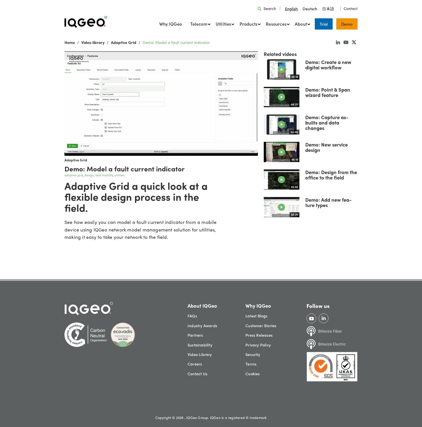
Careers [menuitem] (195, 364)
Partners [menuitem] (195, 335)
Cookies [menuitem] (252, 373)
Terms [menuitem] (250, 364)
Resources (276, 24)
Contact (351, 8)
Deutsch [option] (310, 8)
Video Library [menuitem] (200, 354)
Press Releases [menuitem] (259, 335)
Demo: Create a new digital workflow (328, 64)
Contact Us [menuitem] (197, 373)
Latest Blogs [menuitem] (256, 316)
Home (69, 42)
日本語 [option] (328, 8)
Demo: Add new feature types (328, 202)
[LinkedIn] (338, 42)
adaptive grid (73, 175)
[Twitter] (354, 42)
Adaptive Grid (123, 42)
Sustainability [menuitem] (200, 345)
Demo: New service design (326, 147)
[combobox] (291, 8)
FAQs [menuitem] (192, 316)
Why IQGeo (170, 24)
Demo (347, 24)
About (301, 24)
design (89, 175)
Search (270, 8)
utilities (120, 175)
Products (249, 24)
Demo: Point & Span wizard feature (327, 92)
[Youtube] (346, 42)
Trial (324, 24)
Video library (93, 42)
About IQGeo (202, 305)
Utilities (223, 24)
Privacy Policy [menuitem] (258, 345)
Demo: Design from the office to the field (331, 174)
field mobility (104, 175)
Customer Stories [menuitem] (260, 325)
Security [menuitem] (252, 354)
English (291, 8)
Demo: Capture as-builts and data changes (326, 122)
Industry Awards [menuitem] (202, 325)
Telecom (198, 24)
